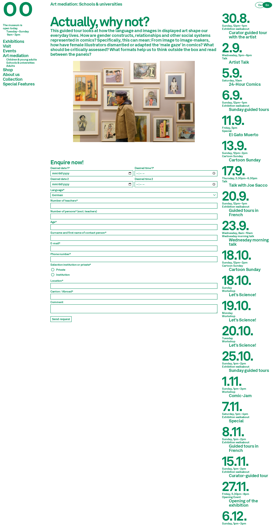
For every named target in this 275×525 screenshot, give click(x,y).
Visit (7, 46)
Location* (56, 280)
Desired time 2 (144, 178)
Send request (61, 319)
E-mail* (55, 243)
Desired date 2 (59, 178)
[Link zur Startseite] (24, 13)
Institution (63, 274)
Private (60, 269)
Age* (53, 222)
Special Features (19, 83)
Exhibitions (13, 41)
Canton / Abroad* (61, 291)
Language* (57, 190)
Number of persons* (73, 211)
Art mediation (16, 55)
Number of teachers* (64, 200)
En (267, 5)
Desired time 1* (144, 168)
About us (11, 74)
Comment (56, 302)
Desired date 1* (60, 168)
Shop (8, 69)
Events (9, 50)
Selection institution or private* (70, 264)
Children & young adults (21, 59)
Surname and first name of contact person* (78, 232)
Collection (12, 79)
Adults (10, 66)
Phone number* (60, 254)
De (260, 5)
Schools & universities (20, 62)
